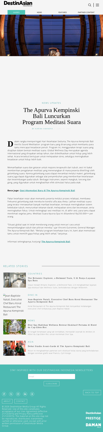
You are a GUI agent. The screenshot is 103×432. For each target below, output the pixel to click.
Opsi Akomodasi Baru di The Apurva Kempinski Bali (47, 190)
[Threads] (32, 394)
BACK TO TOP (92, 392)
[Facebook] (4, 394)
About (7, 401)
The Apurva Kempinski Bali (55, 241)
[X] (11, 394)
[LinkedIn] (25, 394)
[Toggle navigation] (90, 5)
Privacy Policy (26, 413)
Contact (20, 401)
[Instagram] (18, 394)
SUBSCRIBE (51, 383)
